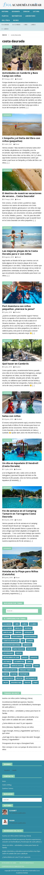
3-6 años (33, 624)
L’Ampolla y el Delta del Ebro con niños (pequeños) (21, 140)
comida (6, 637)
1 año (26, 24)
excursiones (8, 653)
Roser (17, 144)
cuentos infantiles (11, 641)
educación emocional (11, 645)
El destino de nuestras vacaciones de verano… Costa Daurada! (21, 195)
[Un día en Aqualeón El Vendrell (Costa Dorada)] (22, 450)
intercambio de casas (9, 863)
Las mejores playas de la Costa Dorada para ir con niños (20, 252)
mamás (5, 666)
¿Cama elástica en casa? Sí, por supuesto (17, 723)
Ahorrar (28, 628)
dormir (30, 641)
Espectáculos (18, 649)
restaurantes (31, 678)
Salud (5, 682)
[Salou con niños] (22, 402)
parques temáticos (27, 670)
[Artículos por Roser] (5, 823)
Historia (5, 11)
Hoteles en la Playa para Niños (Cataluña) (20, 573)
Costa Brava (17, 637)
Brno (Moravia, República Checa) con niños (18, 727)
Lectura (36, 11)
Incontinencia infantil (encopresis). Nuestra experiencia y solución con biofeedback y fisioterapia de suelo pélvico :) (21, 704)
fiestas (19, 653)
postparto (24, 674)
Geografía (16, 11)
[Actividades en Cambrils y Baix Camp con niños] (22, 57)
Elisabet (19, 79)
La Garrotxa (19, 662)
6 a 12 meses (16, 24)
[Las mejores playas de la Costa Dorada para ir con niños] (22, 237)
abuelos (18, 628)
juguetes (34, 657)
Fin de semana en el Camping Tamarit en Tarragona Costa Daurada (19, 513)
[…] (27, 107)
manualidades (17, 666)
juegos (24, 657)
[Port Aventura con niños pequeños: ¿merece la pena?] (22, 292)
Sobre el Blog (6, 785)
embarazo (27, 645)
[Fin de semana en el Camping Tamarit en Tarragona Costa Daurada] (22, 497)
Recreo (16, 20)
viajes (35, 682)
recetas (19, 678)
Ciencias (26, 11)
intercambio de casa (11, 657)
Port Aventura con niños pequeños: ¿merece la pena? (18, 307)
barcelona (7, 632)
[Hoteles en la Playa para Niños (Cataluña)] (22, 558)
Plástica (5, 16)
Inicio (4, 781)
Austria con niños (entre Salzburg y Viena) (17, 698)
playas (13, 674)
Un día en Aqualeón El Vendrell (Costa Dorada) (20, 465)
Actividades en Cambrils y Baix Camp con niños (20, 74)
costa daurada (30, 637)
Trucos (27, 682)
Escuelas (6, 649)
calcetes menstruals (26, 863)
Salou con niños (11, 415)
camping (18, 632)
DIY (23, 641)
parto (5, 674)
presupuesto (8, 678)
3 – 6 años (5, 29)
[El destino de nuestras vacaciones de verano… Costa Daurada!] (22, 180)
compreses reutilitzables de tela (13, 866)
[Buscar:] (22, 611)
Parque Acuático (9, 670)
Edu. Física (6, 20)
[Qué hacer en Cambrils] (22, 350)
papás (36, 666)
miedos (28, 666)
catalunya (29, 632)
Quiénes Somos (7, 788)
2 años (33, 24)
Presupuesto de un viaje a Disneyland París (18, 743)
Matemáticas (17, 16)
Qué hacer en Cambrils (15, 363)
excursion (31, 649)
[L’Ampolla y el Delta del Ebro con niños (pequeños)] (22, 125)
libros (29, 662)
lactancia (7, 662)
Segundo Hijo (16, 682)
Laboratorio (30, 16)
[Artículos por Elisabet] (5, 813)
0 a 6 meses (5, 24)
